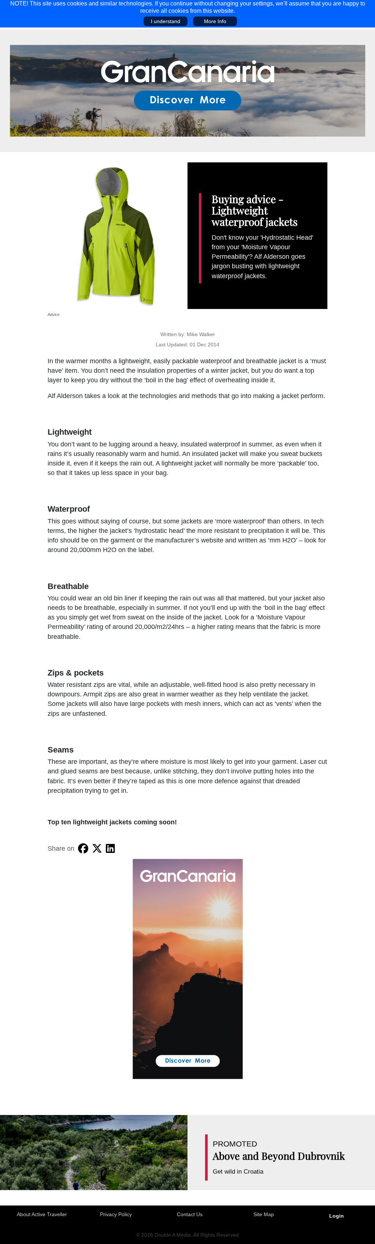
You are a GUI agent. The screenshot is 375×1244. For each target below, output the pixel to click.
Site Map (263, 1214)
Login (336, 1216)
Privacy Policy (116, 1214)
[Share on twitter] (97, 848)
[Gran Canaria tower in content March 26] (188, 968)
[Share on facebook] (83, 848)
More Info (215, 21)
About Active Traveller (42, 1214)
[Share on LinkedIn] (110, 848)
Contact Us (190, 1214)
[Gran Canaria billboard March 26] (187, 90)
